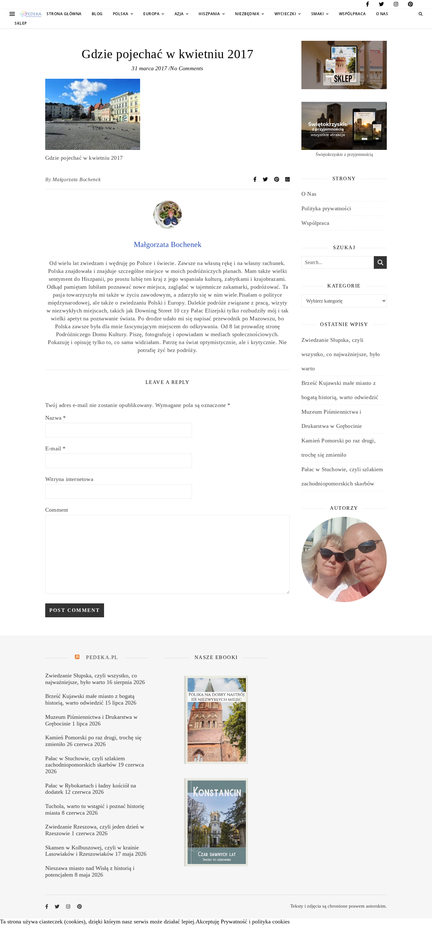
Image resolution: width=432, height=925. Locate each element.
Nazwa (55, 418)
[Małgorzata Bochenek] (167, 227)
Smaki (317, 13)
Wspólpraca (352, 13)
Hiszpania (209, 13)
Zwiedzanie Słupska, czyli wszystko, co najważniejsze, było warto (340, 354)
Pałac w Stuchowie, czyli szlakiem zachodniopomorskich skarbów (85, 761)
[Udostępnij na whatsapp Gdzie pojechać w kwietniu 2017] (287, 179)
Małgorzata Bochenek (76, 179)
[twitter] (381, 5)
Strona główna (64, 13)
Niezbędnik (247, 13)
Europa (151, 13)
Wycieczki (285, 13)
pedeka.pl (102, 657)
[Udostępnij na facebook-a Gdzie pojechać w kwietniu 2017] (255, 179)
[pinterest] (410, 5)
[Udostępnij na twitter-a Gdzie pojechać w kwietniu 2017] (266, 179)
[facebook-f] (367, 5)
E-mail (55, 448)
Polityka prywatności (326, 208)
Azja (179, 13)
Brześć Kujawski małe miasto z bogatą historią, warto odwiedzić (89, 699)
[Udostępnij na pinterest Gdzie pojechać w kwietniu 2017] (277, 179)
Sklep (21, 23)
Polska (120, 13)
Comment (56, 510)
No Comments (186, 68)
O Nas (382, 13)
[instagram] (396, 5)
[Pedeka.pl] (31, 14)
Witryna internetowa (69, 479)
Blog (97, 13)
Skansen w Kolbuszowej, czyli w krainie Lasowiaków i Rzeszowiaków (92, 850)
